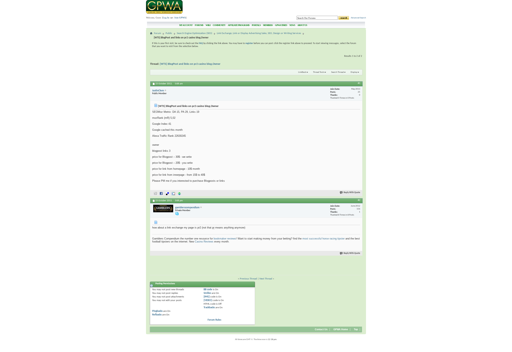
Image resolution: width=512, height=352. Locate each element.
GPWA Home (340, 329)
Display (354, 72)
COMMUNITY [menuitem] (219, 25)
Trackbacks (209, 307)
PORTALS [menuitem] (256, 25)
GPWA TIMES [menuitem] (281, 25)
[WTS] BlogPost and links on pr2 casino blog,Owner (190, 64)
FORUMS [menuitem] (199, 25)
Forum (157, 33)
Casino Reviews (204, 241)
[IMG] (207, 296)
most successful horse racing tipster (323, 238)
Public (169, 33)
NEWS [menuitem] (292, 25)
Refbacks (157, 314)
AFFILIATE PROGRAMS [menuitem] (238, 25)
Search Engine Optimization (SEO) (194, 33)
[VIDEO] (208, 300)
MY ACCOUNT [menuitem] (185, 25)
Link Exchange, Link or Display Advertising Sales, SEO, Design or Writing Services (259, 33)
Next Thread (265, 278)
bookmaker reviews (225, 238)
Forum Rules (214, 320)
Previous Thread (248, 278)
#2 (359, 200)
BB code (208, 289)
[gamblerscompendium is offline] (163, 208)
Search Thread (337, 72)
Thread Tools (318, 72)
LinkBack (302, 72)
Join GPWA (180, 17)
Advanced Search (358, 18)
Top (356, 329)
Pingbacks (157, 311)
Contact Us (321, 329)
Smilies (207, 293)
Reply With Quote (352, 192)
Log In (166, 17)
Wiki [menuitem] (208, 25)
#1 (359, 83)
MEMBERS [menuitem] (268, 25)
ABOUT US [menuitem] (302, 25)
